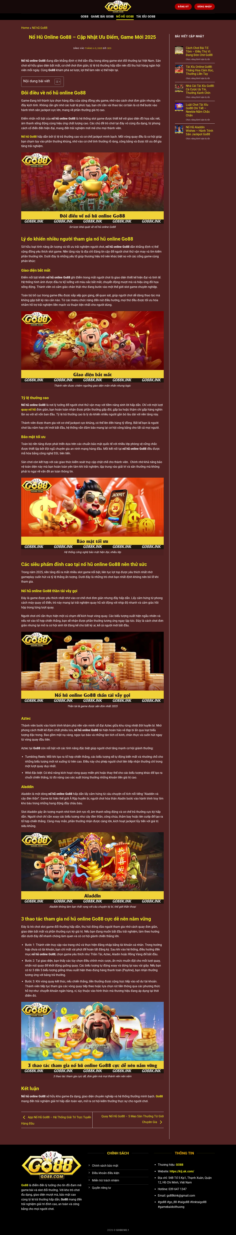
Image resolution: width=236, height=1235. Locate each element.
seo (109, 48)
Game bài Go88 (102, 16)
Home (25, 28)
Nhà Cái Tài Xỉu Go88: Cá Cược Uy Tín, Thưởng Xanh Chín (200, 89)
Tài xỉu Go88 (145, 16)
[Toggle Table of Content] (56, 82)
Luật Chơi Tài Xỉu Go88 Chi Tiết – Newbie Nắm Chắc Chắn (198, 110)
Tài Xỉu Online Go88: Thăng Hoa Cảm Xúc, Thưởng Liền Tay (200, 70)
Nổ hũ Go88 (125, 16)
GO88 (84, 16)
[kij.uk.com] (118, 6)
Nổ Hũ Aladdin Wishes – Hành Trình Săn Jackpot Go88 (199, 130)
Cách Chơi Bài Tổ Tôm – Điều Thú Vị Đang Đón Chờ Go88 (199, 51)
